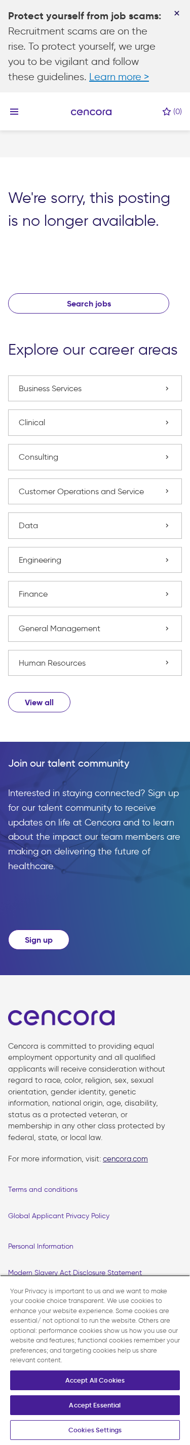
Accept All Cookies (95, 1380)
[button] (39, 702)
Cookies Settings (95, 1430)
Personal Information (40, 1246)
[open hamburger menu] (14, 111)
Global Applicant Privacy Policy (58, 1216)
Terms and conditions (43, 1189)
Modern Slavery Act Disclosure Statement (75, 1272)
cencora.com (125, 1158)
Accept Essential (95, 1405)
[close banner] (177, 13)
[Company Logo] (91, 112)
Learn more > (119, 77)
